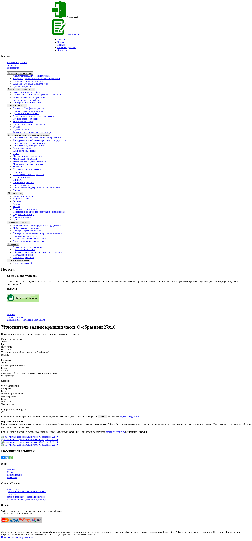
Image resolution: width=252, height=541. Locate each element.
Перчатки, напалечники (25, 209)
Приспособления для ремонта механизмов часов (37, 187)
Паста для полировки (23, 255)
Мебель (16, 206)
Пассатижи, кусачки (23, 177)
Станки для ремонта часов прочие (30, 238)
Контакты (62, 50)
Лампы (16, 204)
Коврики (17, 201)
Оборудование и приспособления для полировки (37, 252)
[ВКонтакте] (3, 457)
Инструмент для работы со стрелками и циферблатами (40, 140)
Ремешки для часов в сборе (26, 100)
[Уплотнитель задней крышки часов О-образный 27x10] (29, 437)
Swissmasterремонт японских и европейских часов (26, 495)
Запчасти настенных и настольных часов (33, 116)
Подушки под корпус (23, 214)
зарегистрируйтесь (129, 416)
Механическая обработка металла (29, 161)
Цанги (16, 219)
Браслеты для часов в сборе (26, 92)
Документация (14, 475)
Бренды (61, 45)
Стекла (16, 126)
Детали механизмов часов (26, 113)
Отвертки (17, 172)
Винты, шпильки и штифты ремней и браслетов (37, 94)
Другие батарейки (22, 86)
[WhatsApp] (11, 457)
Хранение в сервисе (23, 217)
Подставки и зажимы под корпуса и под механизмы (39, 212)
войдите (102, 416)
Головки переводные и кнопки (28, 111)
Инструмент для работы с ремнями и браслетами (37, 137)
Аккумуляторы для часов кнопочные (31, 76)
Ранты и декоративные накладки (29, 124)
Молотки (17, 166)
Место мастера (15, 193)
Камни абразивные (22, 148)
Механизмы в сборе (23, 121)
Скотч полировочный (23, 257)
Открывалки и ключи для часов (28, 174)
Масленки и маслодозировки (27, 156)
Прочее (16, 190)
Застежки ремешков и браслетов (29, 97)
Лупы (16, 153)
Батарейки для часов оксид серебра (30, 83)
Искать (10, 306)
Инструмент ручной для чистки (28, 145)
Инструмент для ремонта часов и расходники (28, 135)
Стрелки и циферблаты (24, 129)
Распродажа (13, 68)
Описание (9, 376)
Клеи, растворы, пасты (24, 151)
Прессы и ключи (21, 185)
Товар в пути (13, 65)
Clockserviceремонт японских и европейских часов (26, 490)
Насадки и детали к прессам (27, 169)
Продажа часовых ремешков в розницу (26, 499)
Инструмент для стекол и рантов (29, 143)
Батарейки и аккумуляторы (20, 73)
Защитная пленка (21, 198)
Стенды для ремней (22, 263)
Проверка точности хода (25, 236)
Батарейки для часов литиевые (28, 81)
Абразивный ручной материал (28, 247)
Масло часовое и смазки (25, 158)
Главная (11, 314)
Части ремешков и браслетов (27, 102)
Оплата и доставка (66, 47)
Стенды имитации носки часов (28, 241)
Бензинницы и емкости (24, 196)
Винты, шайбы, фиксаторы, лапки (30, 108)
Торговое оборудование (18, 260)
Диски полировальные (24, 249)
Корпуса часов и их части (25, 119)
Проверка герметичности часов (28, 230)
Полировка (13, 244)
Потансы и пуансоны (23, 182)
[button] (53, 307)
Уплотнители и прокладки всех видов (32, 132)
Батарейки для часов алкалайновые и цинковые (36, 78)
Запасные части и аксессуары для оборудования (37, 225)
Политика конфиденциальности (17, 537)
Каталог (61, 42)
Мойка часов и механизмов (26, 228)
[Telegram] (7, 457)
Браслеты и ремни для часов (21, 89)
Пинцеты (17, 180)
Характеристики (12, 386)
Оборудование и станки (18, 223)
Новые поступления (17, 62)
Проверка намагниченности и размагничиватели (37, 233)
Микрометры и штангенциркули (29, 164)
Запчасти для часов (17, 105)
